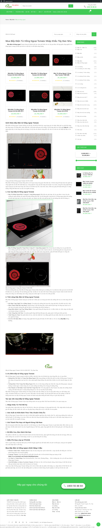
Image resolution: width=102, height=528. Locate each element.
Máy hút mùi (80, 91)
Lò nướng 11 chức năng (83, 68)
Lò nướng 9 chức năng (83, 80)
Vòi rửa (79, 139)
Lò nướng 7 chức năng (83, 72)
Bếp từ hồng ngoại (82, 63)
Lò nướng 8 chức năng (83, 76)
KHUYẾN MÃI (47, 11)
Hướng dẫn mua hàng (35, 502)
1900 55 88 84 (91, 7)
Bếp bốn (79, 53)
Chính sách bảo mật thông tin (37, 509)
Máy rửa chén (56, 507)
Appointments (8, 1)
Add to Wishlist (20, 58)
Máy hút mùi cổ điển (82, 101)
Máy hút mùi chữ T (82, 97)
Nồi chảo (79, 129)
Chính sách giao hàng (35, 504)
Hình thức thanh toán (35, 505)
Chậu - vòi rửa (56, 511)
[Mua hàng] (11, 58)
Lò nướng (80, 66)
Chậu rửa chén (81, 135)
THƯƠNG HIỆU (20, 11)
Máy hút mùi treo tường (83, 112)
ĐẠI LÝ (40, 11)
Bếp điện (79, 61)
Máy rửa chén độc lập (83, 126)
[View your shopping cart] (89, 11)
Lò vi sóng (80, 84)
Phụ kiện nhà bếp (82, 133)
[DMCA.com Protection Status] (79, 517)
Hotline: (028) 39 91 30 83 (60, 11)
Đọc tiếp (23, 515)
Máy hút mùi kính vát (83, 108)
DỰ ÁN (27, 11)
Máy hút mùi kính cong (83, 105)
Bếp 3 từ (79, 49)
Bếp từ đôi (80, 57)
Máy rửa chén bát (82, 120)
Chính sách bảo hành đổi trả (37, 507)
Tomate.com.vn (25, 450)
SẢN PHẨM (9, 11)
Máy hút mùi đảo (81, 116)
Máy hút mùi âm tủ (82, 93)
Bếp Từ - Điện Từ (82, 47)
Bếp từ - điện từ (56, 502)
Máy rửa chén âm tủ (82, 122)
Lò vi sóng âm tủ (81, 87)
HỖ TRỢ (33, 11)
